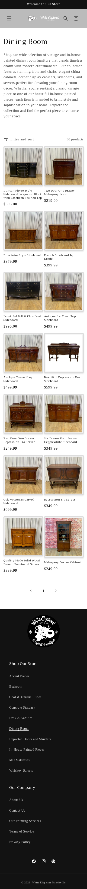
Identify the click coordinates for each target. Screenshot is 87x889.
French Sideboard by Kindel (59, 257)
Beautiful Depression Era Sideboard (62, 379)
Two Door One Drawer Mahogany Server (59, 192)
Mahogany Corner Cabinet (62, 562)
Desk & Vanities (20, 718)
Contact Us (17, 810)
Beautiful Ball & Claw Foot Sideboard (22, 318)
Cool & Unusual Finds (25, 697)
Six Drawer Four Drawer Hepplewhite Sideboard (61, 440)
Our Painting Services (25, 821)
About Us (16, 800)
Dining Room (19, 728)
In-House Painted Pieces (26, 749)
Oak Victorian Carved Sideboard (18, 501)
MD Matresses (19, 760)
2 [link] (56, 591)
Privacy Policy (19, 842)
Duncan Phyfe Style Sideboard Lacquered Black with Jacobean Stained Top (22, 194)
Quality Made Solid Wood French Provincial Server (21, 562)
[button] (9, 18)
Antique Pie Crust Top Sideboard (60, 318)
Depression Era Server (60, 500)
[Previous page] (31, 591)
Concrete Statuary (22, 707)
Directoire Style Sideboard (22, 255)
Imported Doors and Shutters (30, 739)
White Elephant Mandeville (49, 882)
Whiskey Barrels (21, 770)
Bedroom (15, 686)
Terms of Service (21, 831)
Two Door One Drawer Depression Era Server (19, 440)
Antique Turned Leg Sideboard (17, 379)
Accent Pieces (19, 676)
